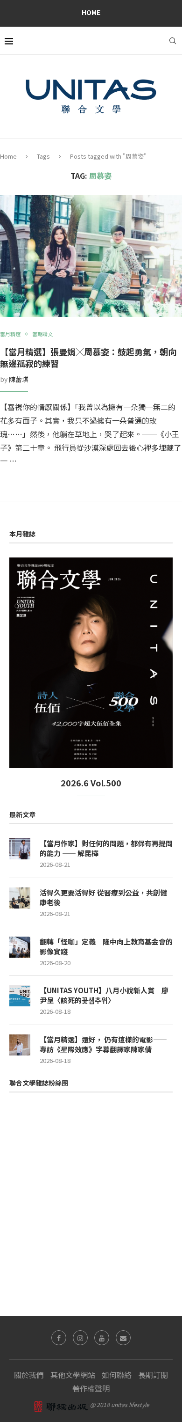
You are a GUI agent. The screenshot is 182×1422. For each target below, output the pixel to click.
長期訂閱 (153, 1374)
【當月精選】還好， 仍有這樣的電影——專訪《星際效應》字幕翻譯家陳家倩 (103, 1044)
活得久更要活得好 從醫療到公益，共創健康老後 (103, 897)
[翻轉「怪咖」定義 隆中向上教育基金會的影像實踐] (19, 947)
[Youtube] (101, 1337)
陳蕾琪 (18, 379)
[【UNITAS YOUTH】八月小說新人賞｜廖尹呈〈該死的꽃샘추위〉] (19, 995)
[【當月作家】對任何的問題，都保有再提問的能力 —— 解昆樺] (19, 848)
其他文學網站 (72, 1374)
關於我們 (29, 1374)
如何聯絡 (117, 1374)
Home (91, 12)
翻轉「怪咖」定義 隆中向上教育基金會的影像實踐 (106, 946)
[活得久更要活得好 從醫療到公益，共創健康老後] (19, 898)
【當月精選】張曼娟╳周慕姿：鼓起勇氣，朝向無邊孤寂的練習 (88, 357)
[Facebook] (58, 1337)
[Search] (172, 40)
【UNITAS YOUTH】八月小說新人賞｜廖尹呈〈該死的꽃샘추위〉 (104, 995)
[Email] (123, 1337)
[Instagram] (80, 1337)
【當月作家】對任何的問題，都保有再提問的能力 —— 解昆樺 (106, 848)
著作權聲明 (91, 1388)
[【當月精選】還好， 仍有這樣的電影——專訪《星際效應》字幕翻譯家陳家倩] (19, 1045)
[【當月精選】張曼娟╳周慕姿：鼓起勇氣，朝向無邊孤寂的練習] (91, 256)
